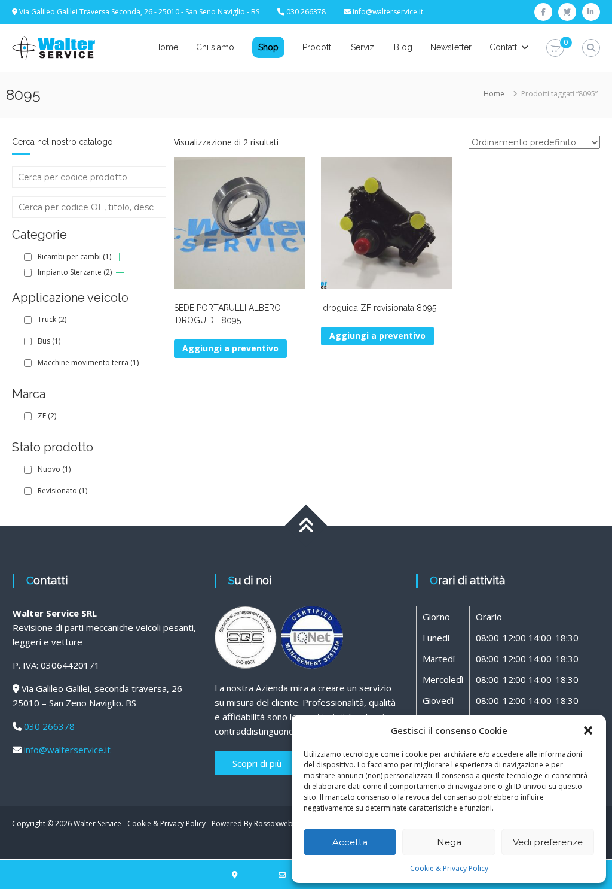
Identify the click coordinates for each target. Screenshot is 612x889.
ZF (47, 416)
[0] (555, 48)
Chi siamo (215, 47)
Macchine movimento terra (88, 362)
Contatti (504, 47)
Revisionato (62, 491)
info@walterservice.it (388, 12)
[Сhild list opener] (119, 257)
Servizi (363, 47)
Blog (403, 47)
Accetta (350, 842)
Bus (49, 341)
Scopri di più (256, 763)
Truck (52, 319)
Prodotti (317, 47)
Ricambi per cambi (74, 256)
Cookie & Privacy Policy (449, 868)
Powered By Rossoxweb (252, 823)
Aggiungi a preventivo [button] (230, 348)
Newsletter (451, 47)
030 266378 (49, 726)
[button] (588, 730)
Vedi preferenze (548, 842)
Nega (449, 842)
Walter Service (97, 823)
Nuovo (54, 469)
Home (166, 47)
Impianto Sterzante (75, 272)
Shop (268, 47)
